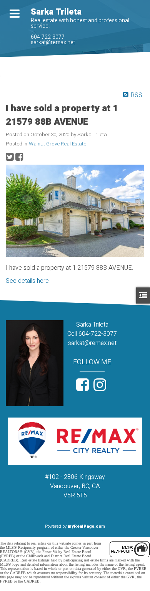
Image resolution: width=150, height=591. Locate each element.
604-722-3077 (48, 37)
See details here (27, 281)
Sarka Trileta (56, 12)
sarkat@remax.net (53, 42)
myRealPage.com (86, 526)
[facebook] (83, 388)
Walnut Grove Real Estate (57, 144)
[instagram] (101, 388)
